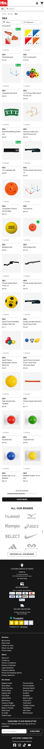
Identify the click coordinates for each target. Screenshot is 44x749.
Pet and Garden (28, 685)
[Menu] (2, 8)
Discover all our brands (22, 554)
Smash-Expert (28, 690)
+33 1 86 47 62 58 (22, 578)
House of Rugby (7, 703)
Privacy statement (8, 675)
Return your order (22, 614)
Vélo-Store (26, 710)
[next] (42, 531)
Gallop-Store (6, 698)
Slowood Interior (29, 688)
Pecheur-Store (28, 683)
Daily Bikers (6, 685)
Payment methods (8, 670)
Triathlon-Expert (28, 705)
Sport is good (27, 698)
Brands (10, 14)
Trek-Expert (27, 703)
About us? (5, 658)
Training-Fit (27, 700)
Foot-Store (5, 695)
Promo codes (6, 650)
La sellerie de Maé (8, 705)
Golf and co (6, 700)
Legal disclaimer (8, 668)
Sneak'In (26, 693)
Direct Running (7, 688)
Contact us (22, 572)
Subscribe (35, 731)
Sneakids (26, 695)
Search (11, 9)
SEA (4, 54)
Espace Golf (6, 693)
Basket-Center (7, 683)
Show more (22, 499)
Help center (6, 643)
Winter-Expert (28, 713)
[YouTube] (29, 745)
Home (4, 14)
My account (6, 640)
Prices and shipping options (12, 672)
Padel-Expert (6, 715)
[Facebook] (14, 745)
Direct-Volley (6, 690)
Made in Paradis (8, 708)
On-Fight (5, 713)
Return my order (7, 648)
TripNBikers (27, 708)
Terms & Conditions (9, 663)
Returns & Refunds (8, 665)
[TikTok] (24, 745)
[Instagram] (19, 745)
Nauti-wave (6, 710)
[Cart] (42, 3)
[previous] (1, 531)
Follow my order (7, 645)
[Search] (7, 8)
